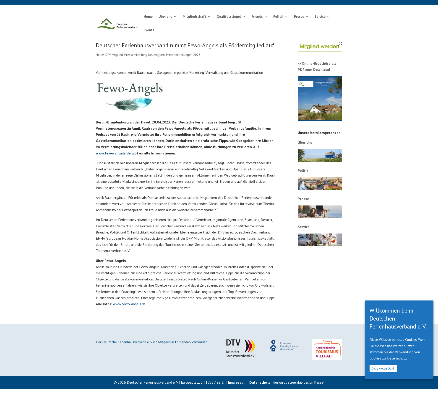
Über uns (165, 17)
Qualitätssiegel (229, 17)
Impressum (237, 382)
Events (149, 30)
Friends (257, 17)
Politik (278, 17)
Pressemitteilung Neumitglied (144, 55)
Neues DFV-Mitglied (109, 55)
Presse (299, 17)
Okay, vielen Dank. (383, 368)
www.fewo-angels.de (113, 153)
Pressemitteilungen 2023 (183, 55)
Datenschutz (260, 382)
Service (320, 17)
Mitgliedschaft (194, 17)
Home (148, 17)
